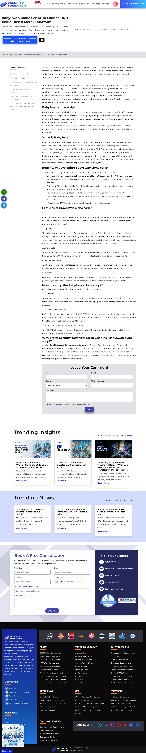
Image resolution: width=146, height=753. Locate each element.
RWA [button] (41, 4)
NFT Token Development (49, 663)
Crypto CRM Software (119, 673)
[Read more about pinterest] (119, 725)
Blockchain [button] (84, 4)
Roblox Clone (80, 680)
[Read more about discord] (131, 725)
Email (93, 373)
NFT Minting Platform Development (89, 704)
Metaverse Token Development (123, 704)
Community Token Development (53, 683)
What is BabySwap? (18, 78)
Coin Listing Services (48, 737)
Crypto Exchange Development (123, 670)
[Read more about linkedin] (106, 725)
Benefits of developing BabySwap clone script (23, 83)
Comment (50, 390)
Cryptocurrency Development (123, 653)
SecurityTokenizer (16, 696)
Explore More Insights (112, 435)
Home (4, 55)
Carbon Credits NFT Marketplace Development (88, 711)
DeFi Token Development (50, 666)
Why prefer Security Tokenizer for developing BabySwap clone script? (23, 106)
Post (89, 409)
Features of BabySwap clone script (21, 90)
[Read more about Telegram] (4, 205)
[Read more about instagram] (112, 725)
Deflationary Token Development (53, 676)
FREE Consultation (135, 4)
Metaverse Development (121, 697)
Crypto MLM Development (121, 680)
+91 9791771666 (15, 688)
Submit (52, 610)
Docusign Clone (81, 670)
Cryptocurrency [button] (59, 4)
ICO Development (47, 730)
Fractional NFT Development (87, 707)
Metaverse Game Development (123, 700)
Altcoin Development (119, 660)
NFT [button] (69, 4)
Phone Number (97, 381)
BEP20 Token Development (51, 656)
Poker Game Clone (82, 683)
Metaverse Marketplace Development (126, 707)
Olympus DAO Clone (83, 660)
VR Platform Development (121, 710)
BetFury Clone (81, 673)
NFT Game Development (85, 700)
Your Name (18, 568)
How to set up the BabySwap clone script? (21, 97)
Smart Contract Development (52, 727)
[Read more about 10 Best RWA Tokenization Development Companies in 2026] (73, 449)
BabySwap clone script (19, 74)
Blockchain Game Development (52, 700)
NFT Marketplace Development (87, 697)
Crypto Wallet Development (122, 666)
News (7, 722)
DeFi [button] (75, 4)
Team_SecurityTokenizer (18, 703)
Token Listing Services (48, 740)
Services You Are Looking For (26, 586)
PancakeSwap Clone (83, 656)
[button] (115, 4)
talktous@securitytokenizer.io (21, 692)
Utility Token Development (50, 670)
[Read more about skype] (4, 198)
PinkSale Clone (81, 666)
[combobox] (17, 581)
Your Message (20, 596)
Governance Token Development (53, 680)
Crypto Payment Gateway (121, 676)
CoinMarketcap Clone (84, 663)
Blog (10, 55)
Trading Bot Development (121, 683)
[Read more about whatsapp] (4, 192)
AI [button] (36, 4)
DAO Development (47, 710)
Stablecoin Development (121, 663)
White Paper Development (50, 734)
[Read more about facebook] (93, 725)
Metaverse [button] (95, 4)
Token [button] (47, 4)
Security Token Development (51, 673)
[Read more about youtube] (125, 725)
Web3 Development (48, 707)
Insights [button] (105, 4)
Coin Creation (116, 656)
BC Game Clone (81, 676)
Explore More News (114, 501)
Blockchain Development (50, 697)
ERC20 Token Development (50, 653)
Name (48, 373)
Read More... (22, 480)
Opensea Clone (81, 653)
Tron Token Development (50, 660)
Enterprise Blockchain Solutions (52, 704)
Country (49, 381)
